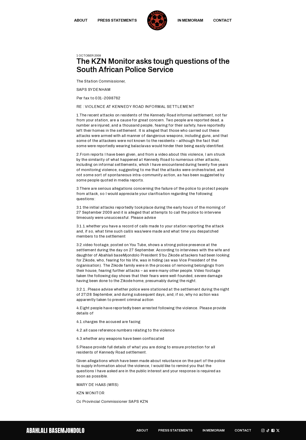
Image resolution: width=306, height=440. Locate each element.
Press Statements (117, 20)
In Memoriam (190, 20)
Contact (222, 20)
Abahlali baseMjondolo (55, 430)
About (81, 20)
